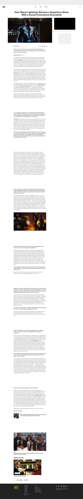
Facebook (26, 396)
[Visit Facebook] (56, 396)
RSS (25, 404)
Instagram (26, 397)
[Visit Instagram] (61, 396)
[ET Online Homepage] (4, 2)
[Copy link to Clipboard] (46, 41)
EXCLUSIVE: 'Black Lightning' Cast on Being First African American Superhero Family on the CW (28, 363)
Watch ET (46, 2)
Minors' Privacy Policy (38, 401)
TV (41, 5)
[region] (64, 19)
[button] (30, 350)
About (25, 402)
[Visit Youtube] (64, 395)
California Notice (37, 400)
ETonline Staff (26, 403)
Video (41, 2)
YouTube (25, 400)
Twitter (25, 399)
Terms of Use (37, 396)
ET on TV (25, 401)
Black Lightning (19, 389)
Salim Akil (26, 389)
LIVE (36, 2)
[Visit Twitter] (59, 396)
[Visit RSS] (66, 396)
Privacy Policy (37, 397)
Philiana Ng (17, 41)
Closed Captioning (38, 399)
